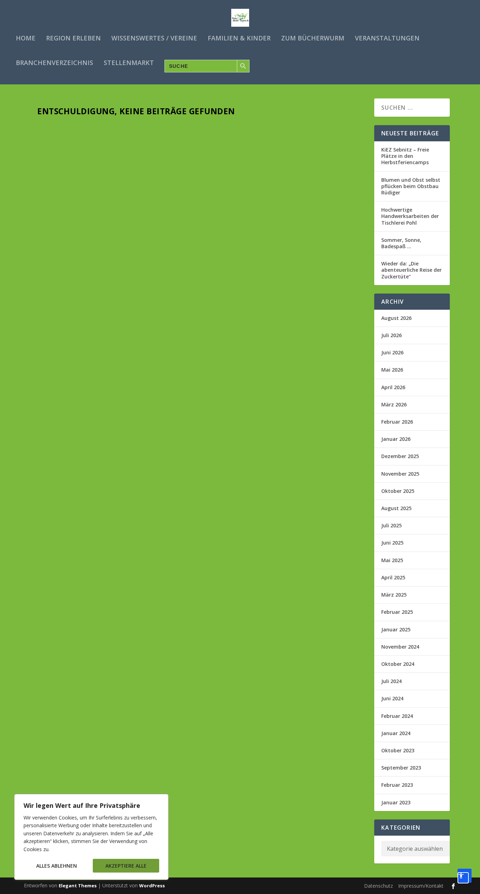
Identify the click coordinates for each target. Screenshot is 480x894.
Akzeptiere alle (126, 865)
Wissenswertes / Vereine (154, 38)
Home (25, 38)
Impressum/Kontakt (420, 885)
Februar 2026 (397, 421)
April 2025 (393, 577)
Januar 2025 (395, 629)
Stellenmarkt (129, 63)
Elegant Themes (78, 885)
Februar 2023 (397, 785)
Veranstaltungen (387, 38)
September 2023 (401, 767)
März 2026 (394, 404)
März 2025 (394, 594)
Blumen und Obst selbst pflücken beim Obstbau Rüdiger (410, 186)
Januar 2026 (395, 439)
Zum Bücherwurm (312, 38)
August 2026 (396, 318)
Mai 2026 (392, 369)
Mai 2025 (392, 560)
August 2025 (396, 508)
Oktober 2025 (397, 491)
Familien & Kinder (239, 38)
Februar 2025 (397, 612)
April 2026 (393, 387)
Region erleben (73, 38)
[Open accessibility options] (465, 876)
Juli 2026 (391, 335)
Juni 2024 (392, 698)
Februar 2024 (397, 716)
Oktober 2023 (397, 750)
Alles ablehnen (56, 865)
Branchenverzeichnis (54, 63)
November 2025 (400, 473)
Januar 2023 (395, 802)
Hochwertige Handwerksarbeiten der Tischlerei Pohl (410, 216)
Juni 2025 (392, 542)
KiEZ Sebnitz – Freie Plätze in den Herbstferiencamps (405, 156)
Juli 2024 (391, 681)
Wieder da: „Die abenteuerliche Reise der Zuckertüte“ (411, 269)
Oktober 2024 (397, 664)
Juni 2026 (392, 352)
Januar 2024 (395, 733)
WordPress (152, 885)
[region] (91, 837)
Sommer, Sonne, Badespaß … (401, 243)
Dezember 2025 (400, 456)
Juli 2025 (391, 525)
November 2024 (400, 646)
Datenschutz (378, 885)
